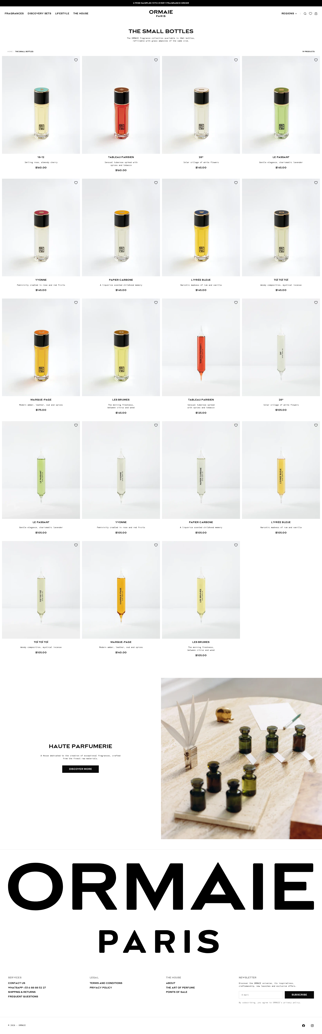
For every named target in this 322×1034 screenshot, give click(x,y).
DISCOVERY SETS (39, 14)
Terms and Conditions (106, 983)
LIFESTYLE (62, 14)
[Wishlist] (310, 13)
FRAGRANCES (14, 14)
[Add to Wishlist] (76, 60)
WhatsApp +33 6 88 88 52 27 (27, 988)
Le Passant (281, 157)
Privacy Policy (101, 988)
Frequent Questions (23, 997)
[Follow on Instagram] (312, 1025)
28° (201, 157)
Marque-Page (41, 400)
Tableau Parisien (121, 157)
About (170, 983)
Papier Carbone (121, 280)
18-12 (41, 157)
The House (80, 14)
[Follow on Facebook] (303, 1025)
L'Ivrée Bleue (201, 280)
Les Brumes (120, 400)
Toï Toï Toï (281, 280)
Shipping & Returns (22, 992)
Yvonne (41, 280)
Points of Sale (176, 992)
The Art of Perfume (180, 988)
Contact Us (16, 983)
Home (10, 51)
